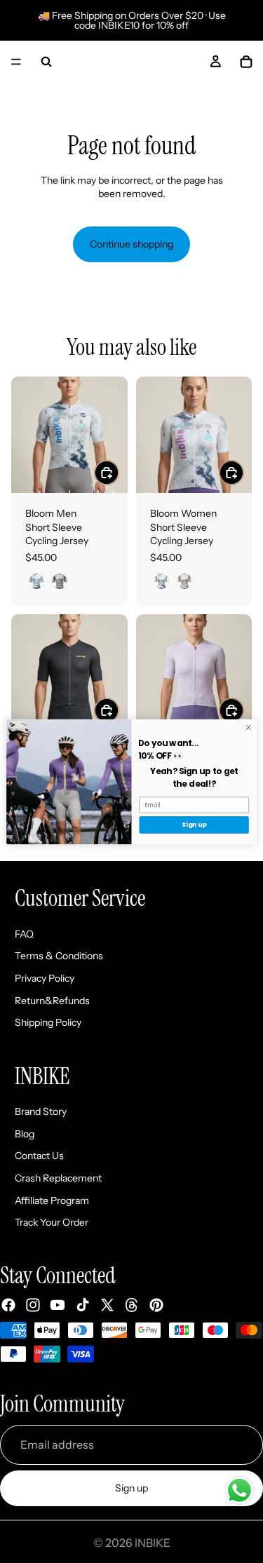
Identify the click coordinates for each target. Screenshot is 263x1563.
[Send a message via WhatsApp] (239, 1490)
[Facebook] (8, 1305)
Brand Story (41, 1112)
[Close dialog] (248, 727)
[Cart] (246, 61)
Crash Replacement (58, 1178)
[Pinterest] (156, 1305)
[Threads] (131, 1305)
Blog (24, 1134)
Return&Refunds (52, 1000)
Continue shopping (131, 244)
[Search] (46, 61)
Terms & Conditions (59, 956)
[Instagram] (33, 1305)
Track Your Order (51, 1223)
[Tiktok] (82, 1305)
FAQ (24, 934)
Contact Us (39, 1156)
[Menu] (16, 62)
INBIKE (152, 1543)
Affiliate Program (52, 1200)
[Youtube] (57, 1305)
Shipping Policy (48, 1023)
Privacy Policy (44, 978)
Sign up (131, 1488)
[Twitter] (107, 1305)
